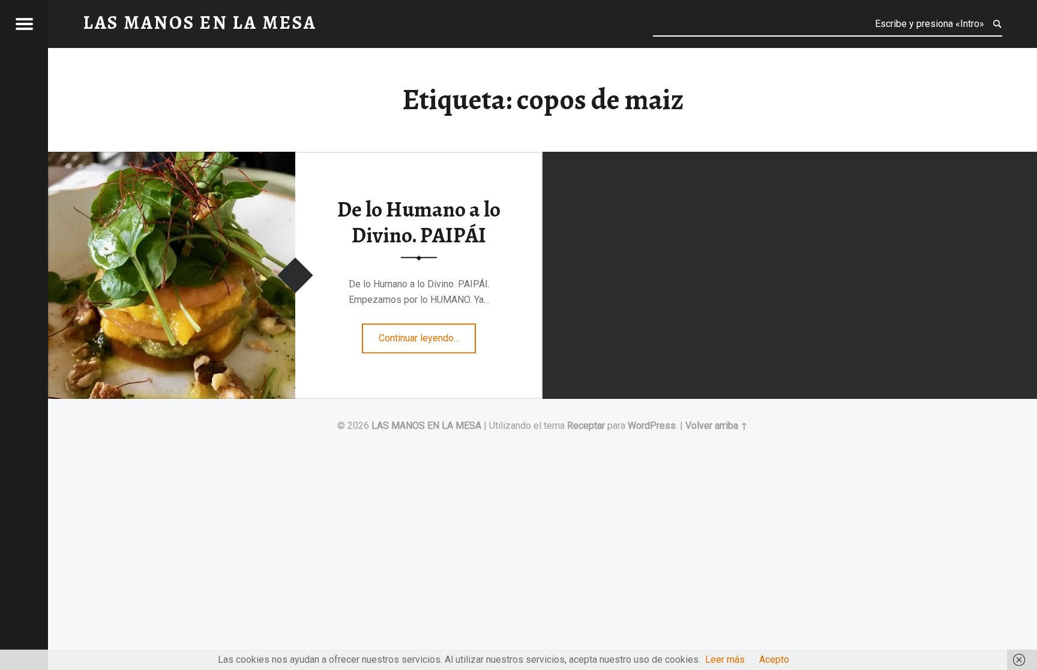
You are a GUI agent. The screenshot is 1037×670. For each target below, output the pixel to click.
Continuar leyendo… (427, 334)
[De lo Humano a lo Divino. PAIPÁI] (171, 159)
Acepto (774, 659)
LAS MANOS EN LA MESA (426, 425)
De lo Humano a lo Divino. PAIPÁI (418, 223)
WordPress (652, 425)
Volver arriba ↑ (716, 425)
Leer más (725, 659)
